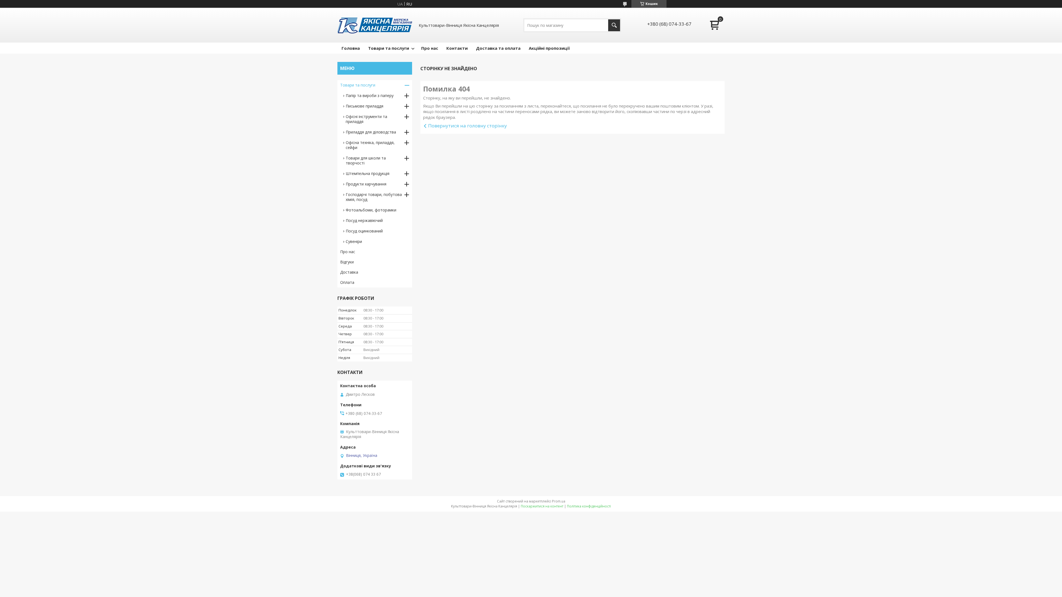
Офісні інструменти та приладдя (366, 119)
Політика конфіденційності (589, 506)
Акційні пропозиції (549, 48)
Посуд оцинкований (364, 231)
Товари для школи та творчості (366, 160)
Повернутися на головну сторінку (467, 125)
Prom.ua (558, 501)
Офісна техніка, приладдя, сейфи (370, 145)
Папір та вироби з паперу (370, 95)
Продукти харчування (366, 184)
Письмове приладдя (364, 106)
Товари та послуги (388, 48)
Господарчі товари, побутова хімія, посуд (374, 197)
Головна (351, 48)
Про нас (429, 48)
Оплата (347, 282)
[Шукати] (614, 25)
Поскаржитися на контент (542, 506)
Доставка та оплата (498, 48)
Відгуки (347, 262)
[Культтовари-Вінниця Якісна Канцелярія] (374, 25)
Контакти (457, 48)
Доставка (349, 272)
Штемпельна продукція (367, 173)
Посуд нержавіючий (364, 220)
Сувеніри (354, 241)
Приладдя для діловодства (371, 132)
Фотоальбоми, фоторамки (371, 210)
